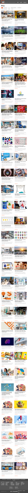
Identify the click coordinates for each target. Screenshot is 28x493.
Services (12, 482)
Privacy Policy (20, 490)
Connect (22, 482)
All (2, 7)
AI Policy (24, 490)
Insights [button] (25, 2)
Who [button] (18, 2)
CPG (9, 7)
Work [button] (21, 2)
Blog (16, 482)
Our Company (7, 482)
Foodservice (19, 7)
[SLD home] (3, 2)
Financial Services (13, 7)
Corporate (5, 7)
